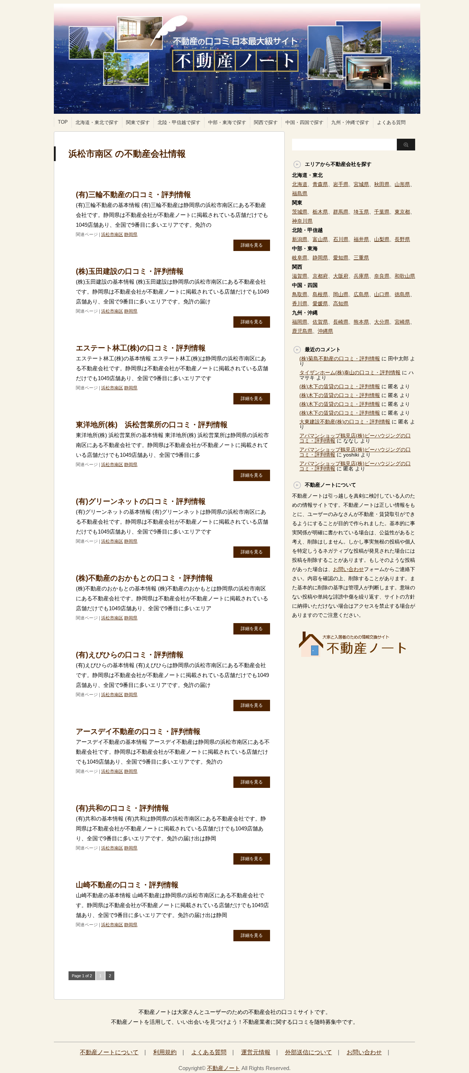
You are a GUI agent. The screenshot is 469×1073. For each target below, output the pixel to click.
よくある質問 (391, 122)
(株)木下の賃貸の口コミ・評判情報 (339, 386)
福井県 (361, 239)
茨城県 (299, 212)
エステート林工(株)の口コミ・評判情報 (141, 348)
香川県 (299, 303)
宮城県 (361, 184)
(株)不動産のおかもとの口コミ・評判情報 (144, 578)
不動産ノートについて (109, 1052)
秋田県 (381, 184)
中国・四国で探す (304, 122)
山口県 (381, 294)
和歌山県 (405, 276)
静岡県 (130, 234)
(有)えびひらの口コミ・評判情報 (130, 655)
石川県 (340, 239)
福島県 (299, 193)
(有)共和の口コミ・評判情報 (122, 808)
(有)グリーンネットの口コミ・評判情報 (141, 501)
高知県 (340, 303)
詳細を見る (252, 245)
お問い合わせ (348, 569)
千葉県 (381, 212)
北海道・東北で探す (96, 122)
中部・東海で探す (227, 122)
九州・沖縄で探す (350, 122)
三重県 (361, 258)
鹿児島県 (302, 331)
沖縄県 (325, 331)
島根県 (320, 294)
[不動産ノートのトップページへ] (353, 655)
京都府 (320, 276)
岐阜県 (299, 258)
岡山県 (340, 294)
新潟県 (299, 239)
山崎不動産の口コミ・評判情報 (127, 885)
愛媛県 (320, 303)
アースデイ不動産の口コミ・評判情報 (138, 731)
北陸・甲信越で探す (179, 122)
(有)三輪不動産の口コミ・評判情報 (133, 194)
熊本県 (361, 322)
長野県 (402, 239)
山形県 (402, 184)
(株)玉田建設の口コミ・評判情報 (130, 271)
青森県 (320, 184)
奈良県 (381, 276)
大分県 (381, 322)
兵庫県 (361, 276)
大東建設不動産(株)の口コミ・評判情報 (344, 422)
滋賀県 (299, 276)
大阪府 (340, 276)
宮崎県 (402, 322)
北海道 (299, 184)
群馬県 (340, 212)
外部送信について (308, 1052)
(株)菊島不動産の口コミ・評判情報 (339, 358)
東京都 (402, 212)
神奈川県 (302, 221)
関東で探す (138, 122)
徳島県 (402, 294)
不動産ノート (223, 1068)
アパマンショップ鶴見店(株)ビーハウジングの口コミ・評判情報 (355, 466)
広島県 (361, 294)
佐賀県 (320, 322)
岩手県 (340, 184)
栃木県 (320, 212)
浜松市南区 (112, 234)
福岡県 (299, 322)
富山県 (320, 239)
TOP (63, 122)
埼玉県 (361, 212)
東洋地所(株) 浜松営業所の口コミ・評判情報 (152, 425)
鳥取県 (299, 294)
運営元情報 (255, 1052)
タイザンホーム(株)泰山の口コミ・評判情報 (349, 372)
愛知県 (340, 258)
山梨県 (381, 239)
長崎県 (340, 322)
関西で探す (266, 122)
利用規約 (165, 1052)
